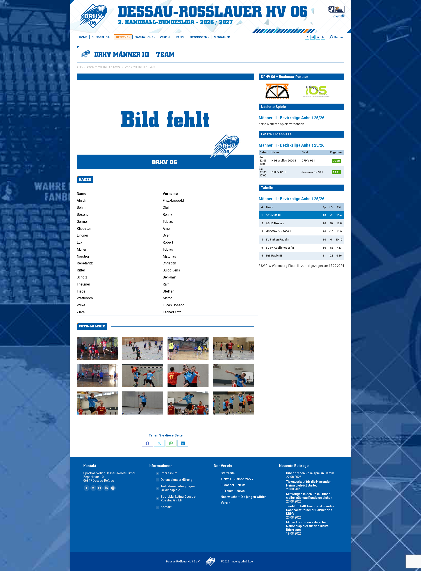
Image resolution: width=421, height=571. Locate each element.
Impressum (169, 473)
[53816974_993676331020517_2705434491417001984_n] (188, 348)
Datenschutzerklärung (177, 479)
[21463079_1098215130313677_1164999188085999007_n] (233, 403)
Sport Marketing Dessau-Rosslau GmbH (178, 498)
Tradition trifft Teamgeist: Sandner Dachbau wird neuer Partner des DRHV (311, 510)
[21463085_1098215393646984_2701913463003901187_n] (188, 403)
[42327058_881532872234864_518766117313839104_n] (97, 375)
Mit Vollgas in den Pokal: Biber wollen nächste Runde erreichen (309, 495)
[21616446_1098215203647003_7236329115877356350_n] (142, 375)
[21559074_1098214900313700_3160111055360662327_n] (188, 375)
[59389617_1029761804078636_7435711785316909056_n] (97, 348)
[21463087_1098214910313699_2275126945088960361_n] (142, 403)
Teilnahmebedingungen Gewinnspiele (178, 488)
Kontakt (166, 507)
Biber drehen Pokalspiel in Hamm (310, 473)
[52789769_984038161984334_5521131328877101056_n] (233, 348)
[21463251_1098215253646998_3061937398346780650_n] (97, 403)
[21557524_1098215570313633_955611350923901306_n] (233, 375)
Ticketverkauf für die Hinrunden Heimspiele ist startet (308, 483)
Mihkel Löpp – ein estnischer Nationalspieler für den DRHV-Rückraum (307, 526)
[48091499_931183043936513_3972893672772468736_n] (142, 348)
